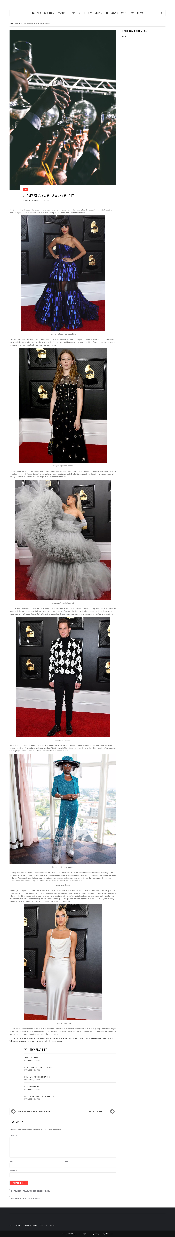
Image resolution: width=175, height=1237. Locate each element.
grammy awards (19, 1041)
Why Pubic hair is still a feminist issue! (34, 1111)
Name (12, 1161)
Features (62, 13)
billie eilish (64, 1038)
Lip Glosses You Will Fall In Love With (38, 1067)
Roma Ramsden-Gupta (33, 200)
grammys (30, 1041)
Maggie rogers (56, 1041)
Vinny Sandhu (30, 1060)
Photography (112, 13)
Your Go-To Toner (31, 1057)
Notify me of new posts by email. (25, 1198)
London (81, 13)
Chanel (80, 1038)
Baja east (41, 1038)
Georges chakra (96, 1038)
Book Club (36, 13)
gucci (36, 1041)
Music (97, 13)
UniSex (140, 13)
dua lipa (87, 1038)
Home (12, 1225)
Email (67, 1161)
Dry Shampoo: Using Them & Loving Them (39, 1096)
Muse (90, 13)
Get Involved (26, 1225)
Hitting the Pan (95, 1111)
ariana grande (32, 1038)
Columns (48, 13)
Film (73, 13)
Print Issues (44, 1225)
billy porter (73, 1038)
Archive (52, 1225)
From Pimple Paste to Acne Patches (37, 1077)
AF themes (109, 1234)
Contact (35, 1225)
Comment (14, 1135)
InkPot (131, 13)
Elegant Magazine (97, 1234)
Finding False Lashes (31, 1087)
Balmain (49, 1038)
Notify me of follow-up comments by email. (30, 1191)
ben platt (56, 1038)
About (18, 1225)
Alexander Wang (20, 1038)
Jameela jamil (44, 1041)
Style (123, 13)
